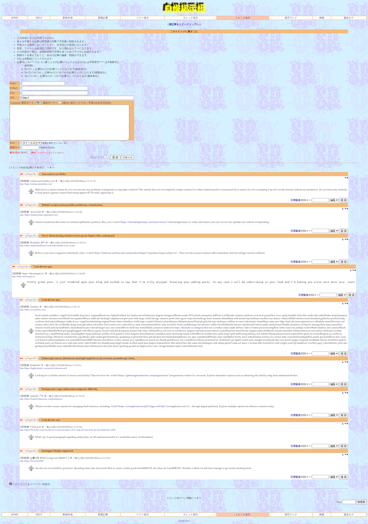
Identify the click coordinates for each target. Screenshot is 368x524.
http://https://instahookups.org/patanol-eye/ (39, 215)
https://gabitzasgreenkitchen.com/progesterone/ (143, 375)
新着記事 (103, 17)
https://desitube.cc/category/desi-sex (193, 327)
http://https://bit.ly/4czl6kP (31, 461)
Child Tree (184, 520)
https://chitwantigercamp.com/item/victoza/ (144, 222)
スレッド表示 (190, 17)
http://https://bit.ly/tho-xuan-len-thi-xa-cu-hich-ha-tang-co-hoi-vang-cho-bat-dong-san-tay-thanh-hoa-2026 (67, 430)
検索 (321, 17)
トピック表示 (242, 17)
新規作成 (68, 17)
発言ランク (291, 17)
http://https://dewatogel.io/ (23, 276)
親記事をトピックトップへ (184, 24)
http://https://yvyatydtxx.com (33, 309)
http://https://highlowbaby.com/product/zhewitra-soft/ (43, 368)
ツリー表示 (142, 17)
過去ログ (349, 17)
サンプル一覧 (59, 143)
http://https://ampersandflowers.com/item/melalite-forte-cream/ (47, 245)
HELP (39, 17)
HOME (14, 17)
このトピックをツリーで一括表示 (31, 484)
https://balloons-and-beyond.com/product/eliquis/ (121, 252)
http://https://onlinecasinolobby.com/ (36, 184)
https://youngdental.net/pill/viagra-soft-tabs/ (142, 406)
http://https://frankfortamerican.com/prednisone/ (41, 399)
